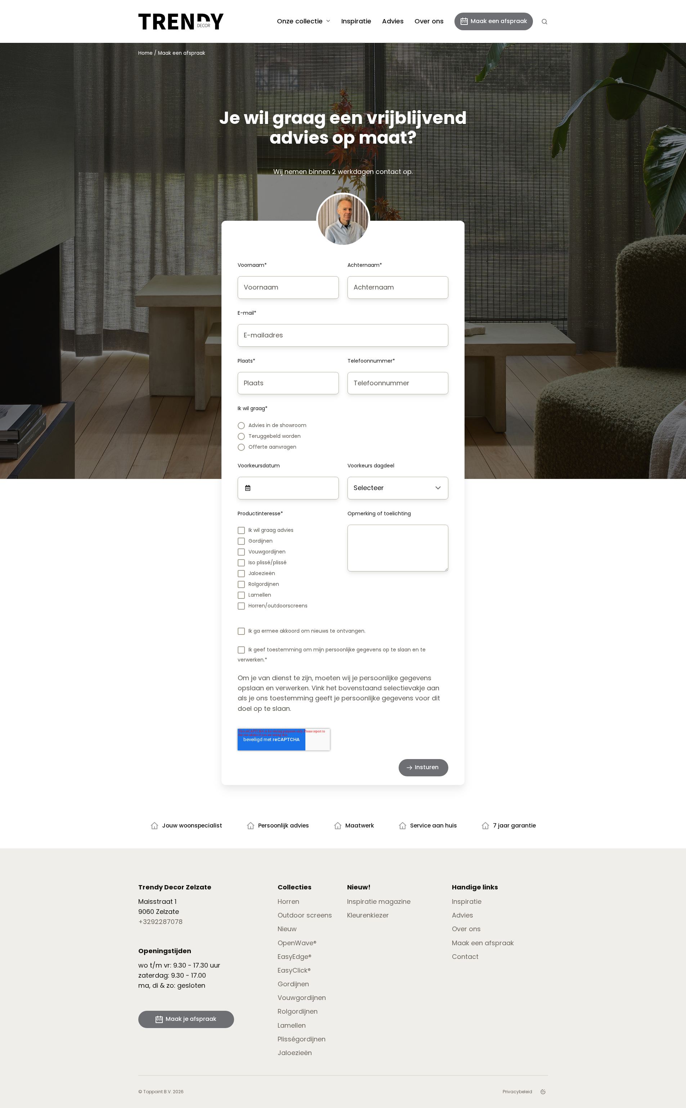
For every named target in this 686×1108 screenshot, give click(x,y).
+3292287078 (160, 921)
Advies (393, 21)
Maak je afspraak (191, 1019)
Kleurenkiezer (368, 915)
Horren (288, 901)
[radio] (343, 425)
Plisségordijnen (302, 1039)
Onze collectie (300, 21)
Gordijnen (293, 983)
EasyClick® (294, 970)
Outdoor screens (305, 915)
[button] (544, 21)
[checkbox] (343, 436)
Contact (465, 956)
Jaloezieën (295, 1052)
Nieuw (287, 928)
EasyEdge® (294, 956)
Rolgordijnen (298, 1011)
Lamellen (292, 1025)
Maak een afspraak (499, 21)
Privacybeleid (517, 1092)
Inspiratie (356, 21)
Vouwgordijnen (302, 997)
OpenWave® (297, 942)
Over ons (429, 21)
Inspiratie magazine (379, 901)
